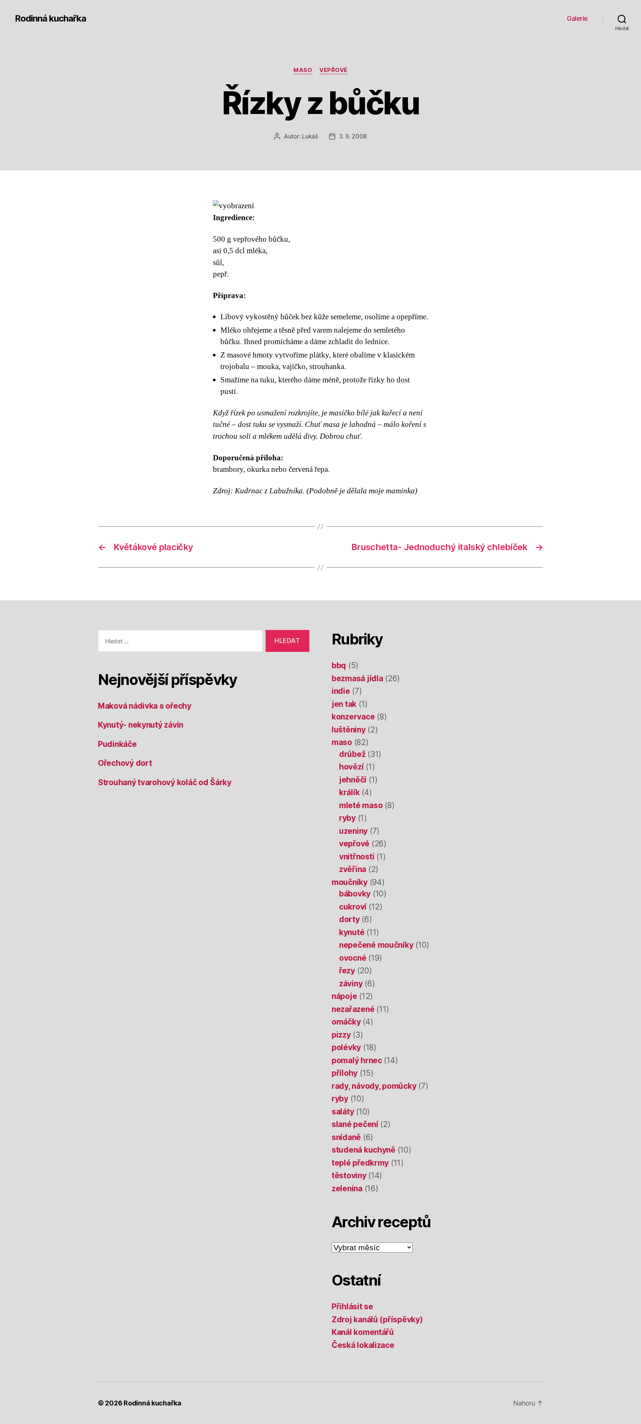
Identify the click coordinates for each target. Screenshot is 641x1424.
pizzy (341, 1034)
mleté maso (360, 805)
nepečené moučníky (376, 945)
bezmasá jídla (357, 678)
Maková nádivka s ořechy (144, 706)
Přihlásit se (352, 1306)
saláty (343, 1111)
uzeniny (353, 831)
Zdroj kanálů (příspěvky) (377, 1319)
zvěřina (352, 869)
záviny (350, 983)
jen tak (344, 704)
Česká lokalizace (363, 1345)
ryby (347, 818)
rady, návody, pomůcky (374, 1086)
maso (302, 70)
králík (349, 792)
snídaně (346, 1137)
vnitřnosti (356, 856)
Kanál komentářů (363, 1332)
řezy (347, 970)
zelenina (347, 1188)
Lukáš (310, 136)
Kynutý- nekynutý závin (140, 724)
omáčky (346, 1021)
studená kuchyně (363, 1149)
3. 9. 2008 (353, 136)
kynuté (351, 932)
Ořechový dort (125, 763)
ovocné (352, 958)
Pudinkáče (117, 744)
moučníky (350, 882)
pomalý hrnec (357, 1060)
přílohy (345, 1073)
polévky (346, 1047)
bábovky (355, 893)
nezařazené (353, 1009)
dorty (349, 919)
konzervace (353, 716)
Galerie (577, 18)
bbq (339, 665)
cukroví (352, 906)
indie (341, 691)
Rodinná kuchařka (50, 18)
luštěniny (349, 729)
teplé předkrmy (360, 1162)
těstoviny (349, 1175)
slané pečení (355, 1124)
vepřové (333, 70)
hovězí (351, 766)
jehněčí (352, 779)
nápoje (344, 996)
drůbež (352, 754)
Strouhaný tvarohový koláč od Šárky (164, 782)
